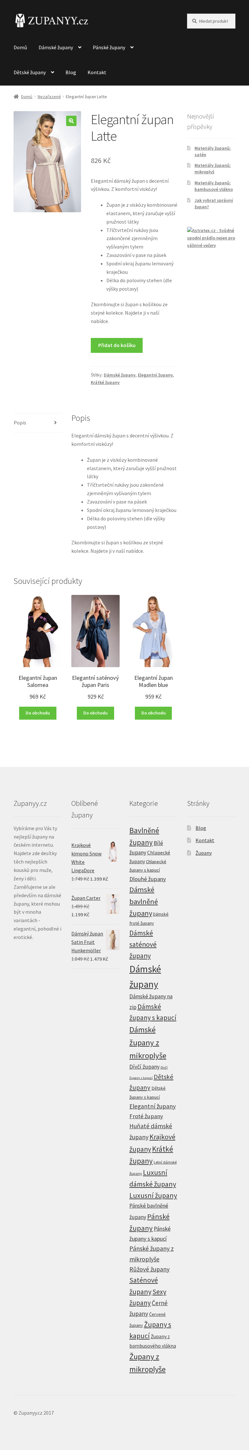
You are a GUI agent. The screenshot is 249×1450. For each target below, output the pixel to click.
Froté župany (146, 1116)
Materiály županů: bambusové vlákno (214, 186)
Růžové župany (149, 1269)
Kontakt (97, 72)
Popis (20, 422)
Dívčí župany (144, 1066)
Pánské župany (109, 47)
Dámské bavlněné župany (143, 901)
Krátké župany (105, 382)
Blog (70, 72)
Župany (204, 853)
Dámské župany (56, 47)
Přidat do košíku (117, 345)
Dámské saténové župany (143, 944)
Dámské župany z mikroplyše (147, 1043)
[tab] (38, 423)
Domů (20, 47)
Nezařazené (49, 96)
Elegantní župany (155, 375)
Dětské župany (30, 72)
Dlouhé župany (147, 879)
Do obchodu (38, 713)
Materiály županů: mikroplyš (213, 168)
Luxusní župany (153, 1195)
